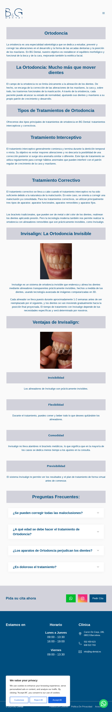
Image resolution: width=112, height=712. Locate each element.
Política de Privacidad (81, 706)
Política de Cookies (58, 706)
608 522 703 (90, 645)
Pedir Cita (97, 598)
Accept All (57, 700)
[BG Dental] (13, 13)
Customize (19, 700)
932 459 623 (90, 641)
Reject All (38, 700)
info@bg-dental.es (92, 651)
